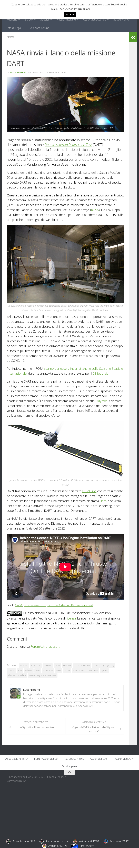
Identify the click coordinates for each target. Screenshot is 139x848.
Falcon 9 (28, 670)
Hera (103, 501)
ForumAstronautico (46, 759)
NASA (19, 605)
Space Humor (121, 19)
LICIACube (89, 491)
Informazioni (82, 9)
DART (57, 665)
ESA (20, 670)
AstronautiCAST (99, 759)
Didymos (101, 401)
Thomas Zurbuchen (17, 675)
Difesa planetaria (82, 665)
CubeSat (48, 665)
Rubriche (12, 19)
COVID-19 (36, 665)
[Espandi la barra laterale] (133, 37)
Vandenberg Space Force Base (42, 675)
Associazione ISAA (16, 759)
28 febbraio (100, 373)
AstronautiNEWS (74, 759)
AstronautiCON (124, 759)
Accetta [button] (70, 14)
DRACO (11, 670)
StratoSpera (69, 766)
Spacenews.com (35, 605)
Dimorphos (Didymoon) (103, 665)
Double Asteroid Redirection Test (68, 144)
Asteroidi (24, 665)
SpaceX (104, 670)
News (10, 37)
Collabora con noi (39, 28)
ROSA (95, 210)
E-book (29, 19)
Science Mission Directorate (85, 670)
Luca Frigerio (18, 72)
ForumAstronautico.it (45, 646)
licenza (71, 618)
